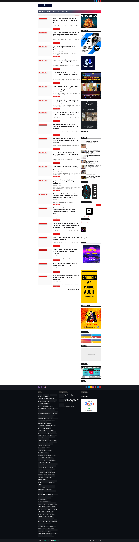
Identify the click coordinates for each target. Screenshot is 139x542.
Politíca (46, 509)
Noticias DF (44, 506)
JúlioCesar (39, 496)
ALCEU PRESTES (48, 428)
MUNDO (51, 504)
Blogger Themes (46, 540)
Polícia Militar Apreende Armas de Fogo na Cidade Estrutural (66, 238)
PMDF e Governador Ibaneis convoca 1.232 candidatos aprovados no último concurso (65, 126)
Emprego (43, 470)
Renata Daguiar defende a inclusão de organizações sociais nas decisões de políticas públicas (93, 151)
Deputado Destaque (41, 448)
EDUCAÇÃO (52, 469)
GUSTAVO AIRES (51, 482)
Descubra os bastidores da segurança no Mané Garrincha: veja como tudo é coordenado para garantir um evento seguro (66, 210)
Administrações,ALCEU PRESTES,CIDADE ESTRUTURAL (46, 410)
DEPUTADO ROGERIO (52, 460)
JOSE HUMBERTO (46, 491)
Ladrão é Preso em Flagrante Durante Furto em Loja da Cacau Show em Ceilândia (65, 251)
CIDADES (39, 442)
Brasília (39, 435)
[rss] (86, 337)
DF (43, 467)
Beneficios (39, 433)
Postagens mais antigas (73, 289)
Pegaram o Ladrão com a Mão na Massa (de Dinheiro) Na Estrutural (65, 264)
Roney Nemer (47, 519)
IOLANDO (43, 487)
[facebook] (95, 1)
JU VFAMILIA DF (40, 492)
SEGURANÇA (45, 528)
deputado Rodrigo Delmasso (42, 460)
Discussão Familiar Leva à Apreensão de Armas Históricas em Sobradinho (66, 113)
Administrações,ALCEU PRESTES (43, 405)
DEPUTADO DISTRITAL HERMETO (43, 452)
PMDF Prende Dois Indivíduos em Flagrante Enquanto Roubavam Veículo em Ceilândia (65, 182)
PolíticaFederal (47, 511)
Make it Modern (40, 497)
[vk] (96, 340)
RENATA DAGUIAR (47, 518)
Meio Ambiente (47, 502)
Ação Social (40, 394)
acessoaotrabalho (46, 394)
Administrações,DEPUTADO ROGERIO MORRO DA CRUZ (46, 425)
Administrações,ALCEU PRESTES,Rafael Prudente (45, 416)
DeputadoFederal (54, 464)
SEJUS (53, 529)
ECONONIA (40, 469)
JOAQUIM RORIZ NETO (41, 489)
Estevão (53, 472)
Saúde (39, 521)
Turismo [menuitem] (54, 11)
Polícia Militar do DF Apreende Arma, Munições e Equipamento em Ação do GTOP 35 (65, 20)
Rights (52, 518)
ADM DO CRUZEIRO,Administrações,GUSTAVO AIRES (46, 398)
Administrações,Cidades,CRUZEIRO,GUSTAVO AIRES (46, 420)
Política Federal (54, 509)
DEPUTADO (48, 447)
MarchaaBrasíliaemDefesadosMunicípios (44, 501)
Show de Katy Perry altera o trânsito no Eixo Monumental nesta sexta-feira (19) (71, 404)
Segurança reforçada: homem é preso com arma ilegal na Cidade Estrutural (65, 61)
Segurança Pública (41, 529)
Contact (42, 0)
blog (43, 433)
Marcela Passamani (47, 497)
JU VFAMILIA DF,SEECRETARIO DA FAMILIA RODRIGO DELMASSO (46, 494)
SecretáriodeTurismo (41, 524)
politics (39, 513)
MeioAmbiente (53, 502)
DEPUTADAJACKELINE (41, 447)
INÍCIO (91, 540)
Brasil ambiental (53, 433)
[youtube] (86, 342)
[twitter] (96, 1)
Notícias (39, 506)
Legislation (47, 496)
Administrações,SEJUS (41, 428)
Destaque (53, 465)
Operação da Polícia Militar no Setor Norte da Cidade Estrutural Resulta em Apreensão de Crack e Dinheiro (65, 195)
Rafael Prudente (49, 513)
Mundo (48, 504)
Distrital (46, 467)
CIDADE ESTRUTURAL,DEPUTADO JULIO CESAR (45, 440)
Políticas (52, 511)
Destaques (40, 467)
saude (52, 519)
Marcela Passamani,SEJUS (42, 499)
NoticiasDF (48, 506)
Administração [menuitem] (65, 11)
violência (47, 536)
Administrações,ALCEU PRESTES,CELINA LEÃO (45, 406)
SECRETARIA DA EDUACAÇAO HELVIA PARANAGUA (49, 521)
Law (43, 496)
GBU (48, 475)
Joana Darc (52, 487)
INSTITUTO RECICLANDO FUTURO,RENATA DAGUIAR (46, 486)
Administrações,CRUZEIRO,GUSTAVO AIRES (44, 423)
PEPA (39, 509)
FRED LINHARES (40, 475)
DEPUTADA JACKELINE (46, 445)
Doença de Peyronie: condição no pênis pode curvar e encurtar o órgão (93, 156)
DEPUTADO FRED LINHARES (42, 455)
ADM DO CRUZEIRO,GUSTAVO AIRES (43, 401)
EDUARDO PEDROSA (46, 469)
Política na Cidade (41, 511)
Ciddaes (43, 442)
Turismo (55, 533)
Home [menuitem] (40, 11)
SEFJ (54, 526)
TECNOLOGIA (49, 531)
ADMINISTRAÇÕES (47, 403)
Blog (46, 433)
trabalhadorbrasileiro (49, 533)
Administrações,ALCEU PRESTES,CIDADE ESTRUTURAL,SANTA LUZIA (47, 413)
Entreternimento (40, 472)
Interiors (39, 487)
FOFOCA (53, 474)
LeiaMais (51, 496)
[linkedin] (98, 387)
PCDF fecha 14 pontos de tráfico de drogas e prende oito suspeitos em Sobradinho (64, 48)
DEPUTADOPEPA (40, 465)
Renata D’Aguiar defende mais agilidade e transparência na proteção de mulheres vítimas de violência (93, 166)
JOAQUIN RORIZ (48, 489)
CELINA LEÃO (44, 435)
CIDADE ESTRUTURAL (45, 438)
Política (49, 509)
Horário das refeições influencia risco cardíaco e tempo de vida (93, 177)
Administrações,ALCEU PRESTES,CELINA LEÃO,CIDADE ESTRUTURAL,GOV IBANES (46, 408)
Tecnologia (43, 531)
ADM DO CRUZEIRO (53, 394)
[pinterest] (100, 1)
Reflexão (45, 516)
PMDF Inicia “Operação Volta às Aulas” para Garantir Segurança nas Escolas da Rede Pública (65, 168)
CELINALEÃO (52, 437)
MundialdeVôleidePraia (41, 504)
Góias (39, 477)
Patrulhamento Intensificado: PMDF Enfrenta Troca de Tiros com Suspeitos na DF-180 (65, 154)
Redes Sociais (52, 514)
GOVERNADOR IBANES (48, 477)
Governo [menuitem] (49, 11)
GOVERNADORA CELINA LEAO (42, 479)
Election (39, 470)
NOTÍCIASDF (53, 506)
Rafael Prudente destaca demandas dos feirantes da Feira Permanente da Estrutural (93, 172)
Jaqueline (48, 487)
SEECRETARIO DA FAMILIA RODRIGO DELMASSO (45, 526)
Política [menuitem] (58, 11)
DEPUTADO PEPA (40, 459)
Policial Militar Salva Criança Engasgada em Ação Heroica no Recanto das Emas (66, 101)
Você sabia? (51, 536)
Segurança (39, 528)
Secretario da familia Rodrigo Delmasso (44, 523)
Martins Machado (41, 502)
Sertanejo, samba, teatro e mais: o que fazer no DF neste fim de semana (71, 400)
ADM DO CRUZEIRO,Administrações (43, 396)
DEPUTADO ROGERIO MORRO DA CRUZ (44, 462)
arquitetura (54, 432)
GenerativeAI (53, 475)
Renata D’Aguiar (40, 518)
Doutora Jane (51, 467)
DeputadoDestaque (41, 464)
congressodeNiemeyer (52, 442)
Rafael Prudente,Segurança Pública (43, 514)
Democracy (40, 445)
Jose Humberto (40, 491)
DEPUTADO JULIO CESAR (51, 455)
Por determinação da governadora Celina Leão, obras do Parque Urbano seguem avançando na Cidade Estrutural (93, 145)
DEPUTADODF (48, 464)
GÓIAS (42, 477)
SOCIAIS (39, 531)
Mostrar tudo (77, 15)
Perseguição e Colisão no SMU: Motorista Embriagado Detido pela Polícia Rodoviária (66, 277)
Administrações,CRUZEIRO (42, 421)
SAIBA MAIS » (56, 28)
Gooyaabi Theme (56, 540)
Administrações (40, 403)
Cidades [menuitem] (43, 11)
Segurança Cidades (51, 528)
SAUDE (55, 519)
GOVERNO (39, 482)
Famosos (45, 474)
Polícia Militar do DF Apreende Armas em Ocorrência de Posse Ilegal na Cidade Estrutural (66, 34)
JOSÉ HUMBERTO (53, 491)
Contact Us (95, 540)
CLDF (47, 442)
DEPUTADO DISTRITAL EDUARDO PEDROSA (44, 450)
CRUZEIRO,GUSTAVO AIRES (48, 443)
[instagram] (98, 1)
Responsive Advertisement (91, 354)
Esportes (49, 472)
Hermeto (39, 484)
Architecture (49, 432)
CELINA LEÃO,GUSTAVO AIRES (51, 435)
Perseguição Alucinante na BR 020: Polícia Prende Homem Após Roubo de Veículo (65, 74)
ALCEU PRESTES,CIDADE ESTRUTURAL (43, 430)
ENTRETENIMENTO (49, 470)
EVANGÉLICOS (40, 474)
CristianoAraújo (40, 443)
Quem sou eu (44, 513)
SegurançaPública (48, 529)
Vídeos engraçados (41, 536)
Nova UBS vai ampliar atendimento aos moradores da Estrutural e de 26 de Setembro (93, 161)
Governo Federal (45, 482)
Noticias (55, 504)
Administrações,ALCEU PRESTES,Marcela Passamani (46, 415)
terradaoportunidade (41, 533)
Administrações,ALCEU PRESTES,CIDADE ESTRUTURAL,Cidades (44, 412)
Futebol (45, 475)
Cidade (39, 438)
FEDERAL (49, 474)
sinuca (56, 529)
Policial (42, 509)
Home (39, 0)
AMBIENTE (52, 430)
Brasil (49, 433)
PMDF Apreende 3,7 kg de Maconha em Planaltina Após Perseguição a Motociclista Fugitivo (65, 88)
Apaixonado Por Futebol (42, 432)
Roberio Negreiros (41, 519)
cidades (55, 440)
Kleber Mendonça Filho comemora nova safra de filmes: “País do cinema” (93, 141)
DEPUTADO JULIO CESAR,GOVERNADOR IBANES (45, 457)
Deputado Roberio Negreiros (49, 459)
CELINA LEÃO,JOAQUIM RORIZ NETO (43, 437)
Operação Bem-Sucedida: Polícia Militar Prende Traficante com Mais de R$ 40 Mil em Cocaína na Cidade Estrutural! (66, 225)
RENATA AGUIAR (50, 516)
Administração (53, 401)
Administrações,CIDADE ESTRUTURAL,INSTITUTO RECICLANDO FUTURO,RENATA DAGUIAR (45, 418)
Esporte (46, 472)
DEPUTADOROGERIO (48, 465)
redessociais (40, 516)
